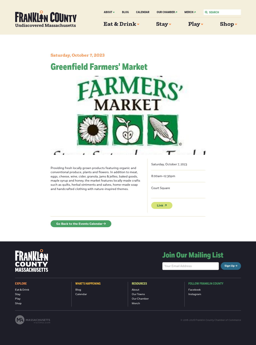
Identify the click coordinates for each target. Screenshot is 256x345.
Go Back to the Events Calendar (79, 224)
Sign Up (230, 266)
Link (160, 205)
